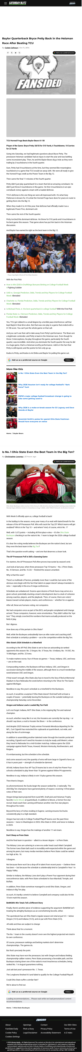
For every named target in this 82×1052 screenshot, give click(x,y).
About (8, 1025)
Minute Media (15, 1042)
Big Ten (36, 546)
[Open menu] (5, 3)
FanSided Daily (11, 1029)
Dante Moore (18, 800)
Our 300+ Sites (70, 1025)
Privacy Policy (46, 1029)
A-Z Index (68, 1033)
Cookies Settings (12, 1037)
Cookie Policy (11, 1033)
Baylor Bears (18, 433)
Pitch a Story (28, 1029)
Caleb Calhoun (11, 48)
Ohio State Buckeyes (21, 1008)
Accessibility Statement (51, 1033)
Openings (27, 1025)
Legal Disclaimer (30, 1033)
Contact (44, 1025)
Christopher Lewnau (14, 457)
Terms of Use (69, 1029)
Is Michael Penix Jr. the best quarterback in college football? (31, 309)
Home (8, 433)
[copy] (19, 52)
